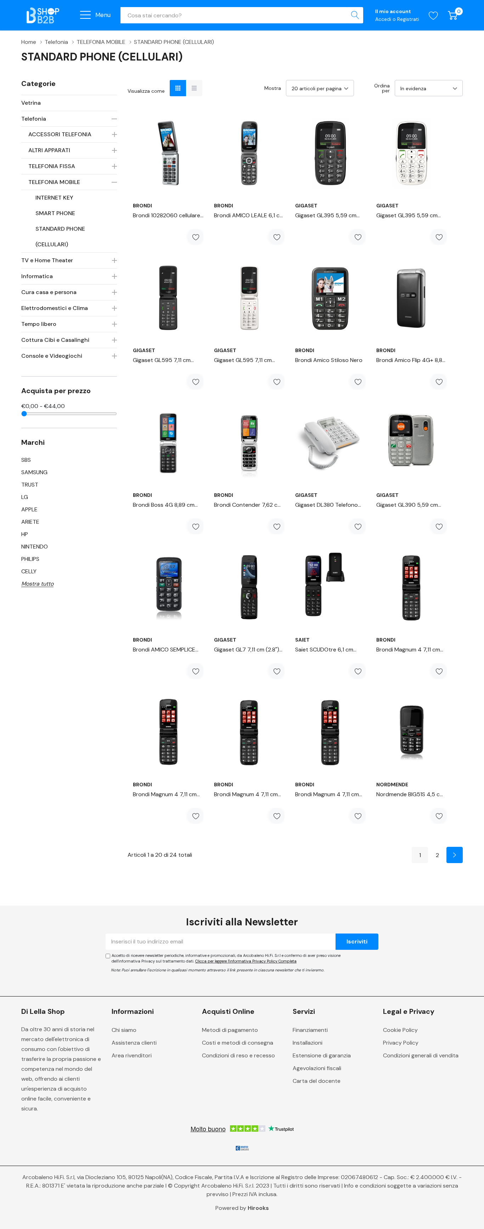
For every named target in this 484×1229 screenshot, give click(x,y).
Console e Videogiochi (51, 356)
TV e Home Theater (47, 260)
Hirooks (258, 1208)
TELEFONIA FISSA (51, 166)
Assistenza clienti (134, 1042)
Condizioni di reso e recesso (238, 1055)
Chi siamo (124, 1030)
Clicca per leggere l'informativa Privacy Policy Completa (246, 961)
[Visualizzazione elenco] (194, 88)
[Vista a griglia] (178, 88)
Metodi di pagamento (230, 1030)
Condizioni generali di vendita (420, 1055)
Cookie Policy (400, 1030)
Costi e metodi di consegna (237, 1042)
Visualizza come (146, 90)
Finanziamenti (310, 1030)
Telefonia (33, 118)
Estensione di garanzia (322, 1055)
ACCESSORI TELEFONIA (59, 134)
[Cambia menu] (85, 15)
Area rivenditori (132, 1055)
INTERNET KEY (54, 197)
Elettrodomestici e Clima (54, 308)
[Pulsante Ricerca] (355, 15)
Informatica (37, 276)
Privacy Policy (400, 1042)
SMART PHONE (55, 213)
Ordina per (382, 88)
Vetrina (31, 103)
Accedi (384, 19)
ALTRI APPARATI (49, 150)
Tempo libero (38, 324)
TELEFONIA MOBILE (54, 182)
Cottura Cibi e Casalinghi (55, 340)
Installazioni (307, 1042)
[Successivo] (454, 855)
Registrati (408, 19)
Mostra (272, 88)
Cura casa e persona (49, 292)
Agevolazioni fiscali (317, 1068)
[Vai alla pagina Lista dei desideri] (433, 15)
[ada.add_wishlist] (195, 237)
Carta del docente (317, 1081)
